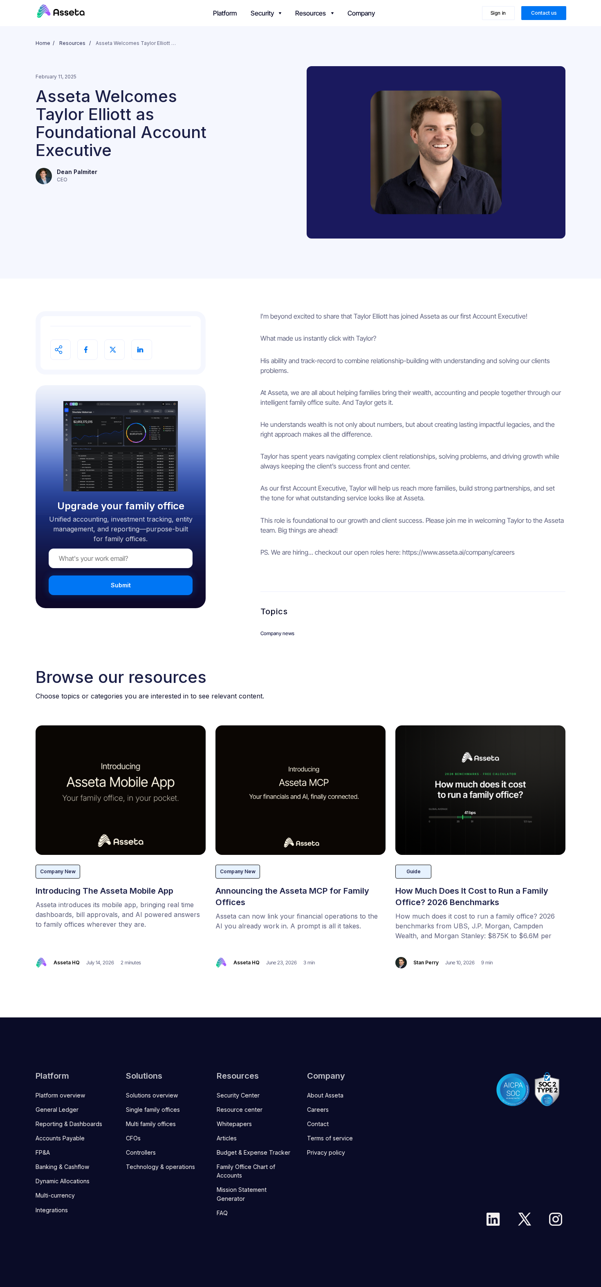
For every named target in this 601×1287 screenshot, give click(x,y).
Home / (45, 43)
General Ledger (57, 1109)
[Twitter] (524, 1219)
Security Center (238, 1095)
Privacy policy (326, 1152)
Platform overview (60, 1095)
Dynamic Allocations (63, 1181)
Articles (227, 1138)
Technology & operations (160, 1166)
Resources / (75, 43)
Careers (318, 1109)
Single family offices (153, 1109)
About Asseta (325, 1095)
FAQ (222, 1212)
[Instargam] (555, 1219)
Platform (225, 13)
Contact (318, 1123)
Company (361, 13)
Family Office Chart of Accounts (246, 1171)
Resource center (239, 1109)
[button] (266, 13)
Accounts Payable (60, 1138)
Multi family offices (151, 1123)
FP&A (43, 1152)
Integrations (52, 1210)
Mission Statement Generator (242, 1194)
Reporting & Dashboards (69, 1123)
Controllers (141, 1152)
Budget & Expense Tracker (253, 1152)
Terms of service (330, 1138)
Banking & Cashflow (63, 1166)
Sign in (498, 13)
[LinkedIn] (493, 1219)
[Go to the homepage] (61, 13)
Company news (277, 633)
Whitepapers (234, 1123)
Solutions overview (152, 1095)
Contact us (544, 13)
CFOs (133, 1138)
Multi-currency (55, 1195)
